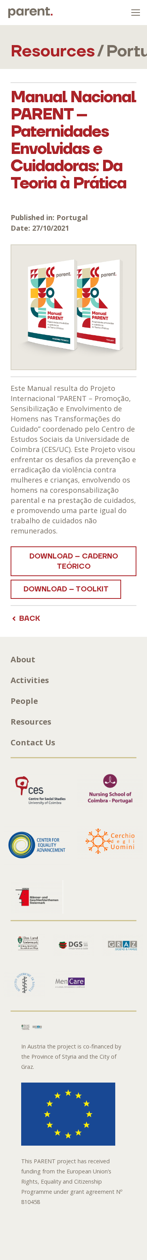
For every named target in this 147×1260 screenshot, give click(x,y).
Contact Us (33, 742)
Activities (30, 680)
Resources (31, 721)
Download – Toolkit (66, 589)
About (23, 659)
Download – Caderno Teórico (73, 561)
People (24, 701)
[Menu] (135, 12)
